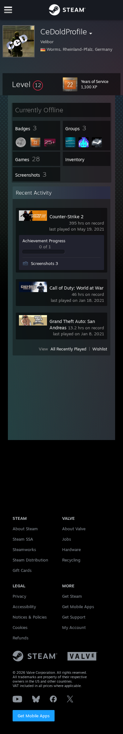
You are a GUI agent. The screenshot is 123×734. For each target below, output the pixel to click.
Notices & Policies (30, 616)
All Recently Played (68, 348)
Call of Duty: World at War (76, 288)
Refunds (20, 637)
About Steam (25, 528)
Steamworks (24, 549)
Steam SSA (23, 539)
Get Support (73, 616)
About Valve (73, 528)
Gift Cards (22, 570)
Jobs (66, 539)
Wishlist (99, 348)
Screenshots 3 (44, 263)
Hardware (71, 549)
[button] (27, 84)
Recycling (71, 559)
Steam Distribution (30, 559)
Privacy (19, 596)
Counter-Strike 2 (67, 216)
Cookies (20, 627)
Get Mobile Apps (34, 715)
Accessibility (24, 606)
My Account (74, 627)
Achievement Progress (43, 240)
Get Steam (72, 596)
